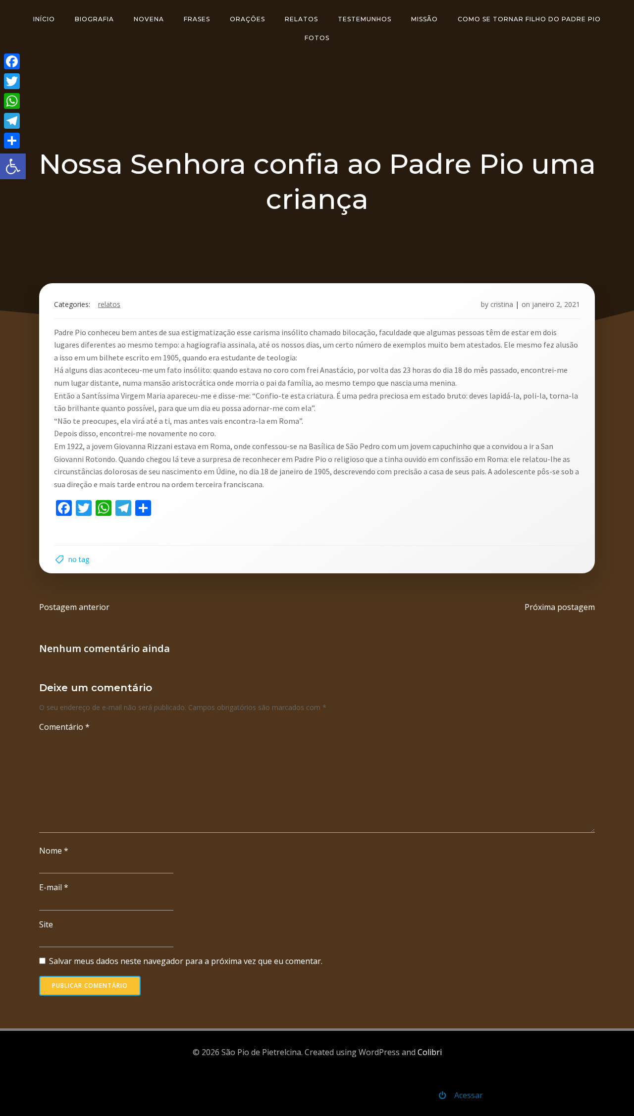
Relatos (301, 19)
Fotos (317, 38)
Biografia (94, 19)
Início (44, 19)
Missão (424, 19)
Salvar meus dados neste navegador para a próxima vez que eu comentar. (185, 961)
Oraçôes (247, 19)
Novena (149, 19)
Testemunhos (364, 19)
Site (46, 924)
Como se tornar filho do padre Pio (529, 19)
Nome (53, 850)
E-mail (53, 887)
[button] (13, 166)
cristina (501, 304)
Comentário (64, 726)
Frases (197, 19)
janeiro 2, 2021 (556, 304)
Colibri (430, 1052)
